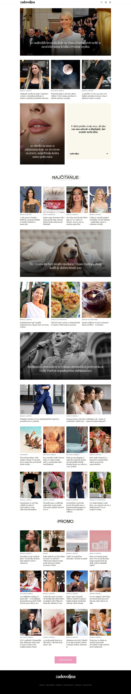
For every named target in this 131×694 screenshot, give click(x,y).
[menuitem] (105, 2)
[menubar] (106, 2)
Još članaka (65, 660)
